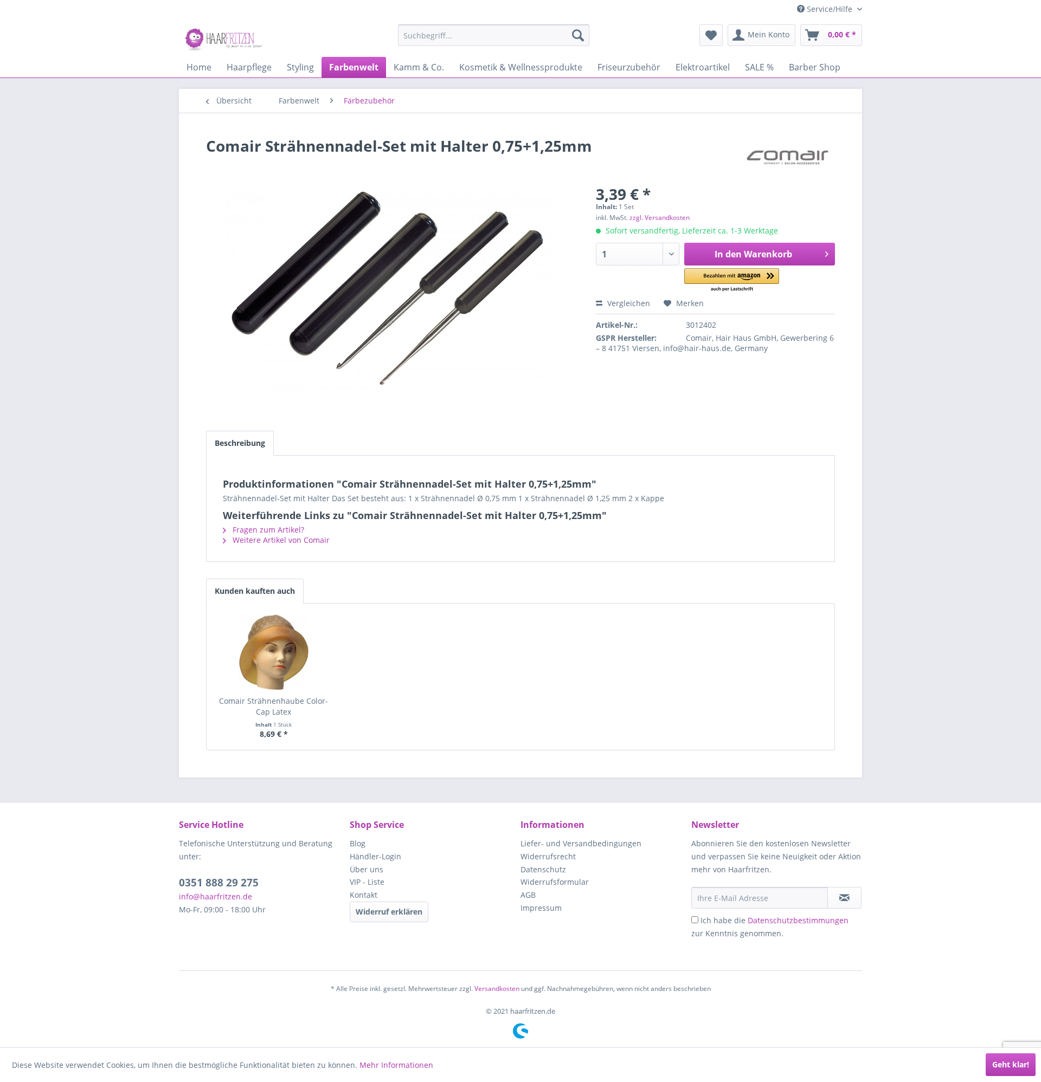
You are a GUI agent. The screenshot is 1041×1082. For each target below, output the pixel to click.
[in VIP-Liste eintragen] (844, 898)
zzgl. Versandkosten (659, 217)
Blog (357, 843)
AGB (528, 895)
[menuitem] (493, 35)
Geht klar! (1010, 1064)
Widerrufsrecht (548, 856)
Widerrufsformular (554, 882)
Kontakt (363, 895)
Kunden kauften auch (255, 591)
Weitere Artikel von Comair (280, 540)
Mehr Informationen (396, 1065)
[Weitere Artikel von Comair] (787, 157)
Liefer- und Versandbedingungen (580, 843)
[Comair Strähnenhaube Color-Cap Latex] (273, 652)
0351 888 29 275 (219, 883)
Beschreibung (240, 443)
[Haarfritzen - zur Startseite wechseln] (225, 37)
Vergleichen (627, 303)
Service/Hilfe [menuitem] (829, 9)
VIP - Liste (367, 882)
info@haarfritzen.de (215, 896)
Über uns (366, 869)
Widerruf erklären (389, 911)
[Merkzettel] (711, 35)
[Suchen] (578, 35)
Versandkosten (496, 988)
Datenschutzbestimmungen (798, 920)
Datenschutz (543, 869)
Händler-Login (375, 856)
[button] (731, 280)
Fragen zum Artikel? (267, 529)
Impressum (541, 908)
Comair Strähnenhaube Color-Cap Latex (273, 706)
